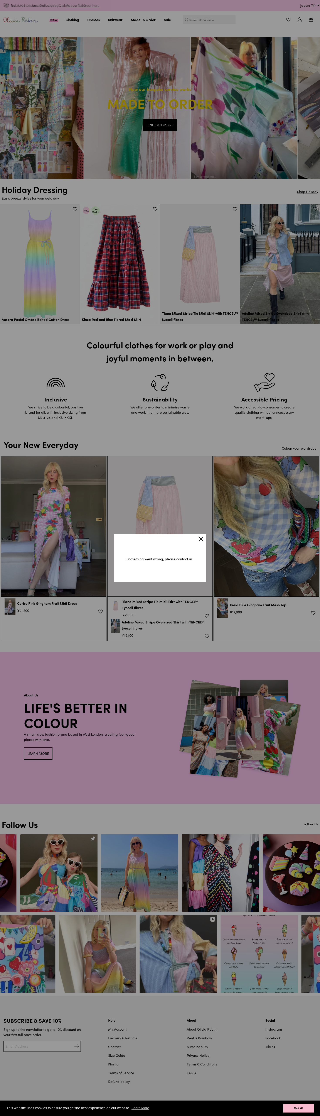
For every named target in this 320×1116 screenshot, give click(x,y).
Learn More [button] (140, 1108)
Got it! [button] (298, 1108)
